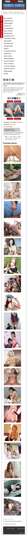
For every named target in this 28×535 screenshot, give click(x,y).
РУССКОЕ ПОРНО (9, 61)
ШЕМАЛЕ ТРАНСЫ (9, 68)
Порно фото (10, 92)
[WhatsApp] (19, 98)
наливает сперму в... (13, 235)
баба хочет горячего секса (13, 513)
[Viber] (17, 98)
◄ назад (10, 101)
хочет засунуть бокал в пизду (17, 13)
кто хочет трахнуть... (13, 383)
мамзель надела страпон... (13, 253)
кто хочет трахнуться (13, 290)
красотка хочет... (13, 309)
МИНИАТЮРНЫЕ (9, 58)
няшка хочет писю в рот (13, 328)
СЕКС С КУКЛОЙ (8, 63)
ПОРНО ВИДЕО (8, 23)
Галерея (10, 12)
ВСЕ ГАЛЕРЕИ (8, 18)
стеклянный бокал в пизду (13, 160)
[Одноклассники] (11, 98)
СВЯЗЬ (6, 74)
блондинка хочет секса (13, 421)
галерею (19, 122)
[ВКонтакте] (8, 98)
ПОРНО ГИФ (7, 26)
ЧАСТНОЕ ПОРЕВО (9, 66)
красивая (10, 139)
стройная (19, 136)
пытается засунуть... (13, 179)
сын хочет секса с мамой (13, 346)
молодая (15, 138)
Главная (5, 12)
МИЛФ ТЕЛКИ (8, 56)
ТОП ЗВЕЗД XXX (8, 28)
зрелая (14, 139)
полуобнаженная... (13, 495)
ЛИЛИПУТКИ (7, 53)
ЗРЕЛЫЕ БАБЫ (8, 46)
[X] (15, 98)
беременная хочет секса (13, 402)
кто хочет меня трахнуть (13, 365)
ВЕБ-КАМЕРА (8, 41)
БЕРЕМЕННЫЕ (8, 33)
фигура (14, 136)
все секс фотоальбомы (10, 125)
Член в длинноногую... (13, 197)
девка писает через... (13, 216)
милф (6, 139)
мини (19, 138)
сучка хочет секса (13, 439)
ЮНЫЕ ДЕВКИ (8, 71)
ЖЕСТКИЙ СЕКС (8, 43)
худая (10, 136)
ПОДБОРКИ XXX (8, 21)
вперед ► (17, 101)
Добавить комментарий (10, 524)
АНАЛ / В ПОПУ (8, 31)
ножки (11, 138)
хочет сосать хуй (13, 272)
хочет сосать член (13, 476)
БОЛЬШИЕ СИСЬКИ (9, 38)
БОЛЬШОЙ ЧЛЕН (9, 36)
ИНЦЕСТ (6, 48)
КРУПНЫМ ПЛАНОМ (10, 51)
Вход (19, 6)
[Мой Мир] (13, 98)
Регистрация (8, 6)
